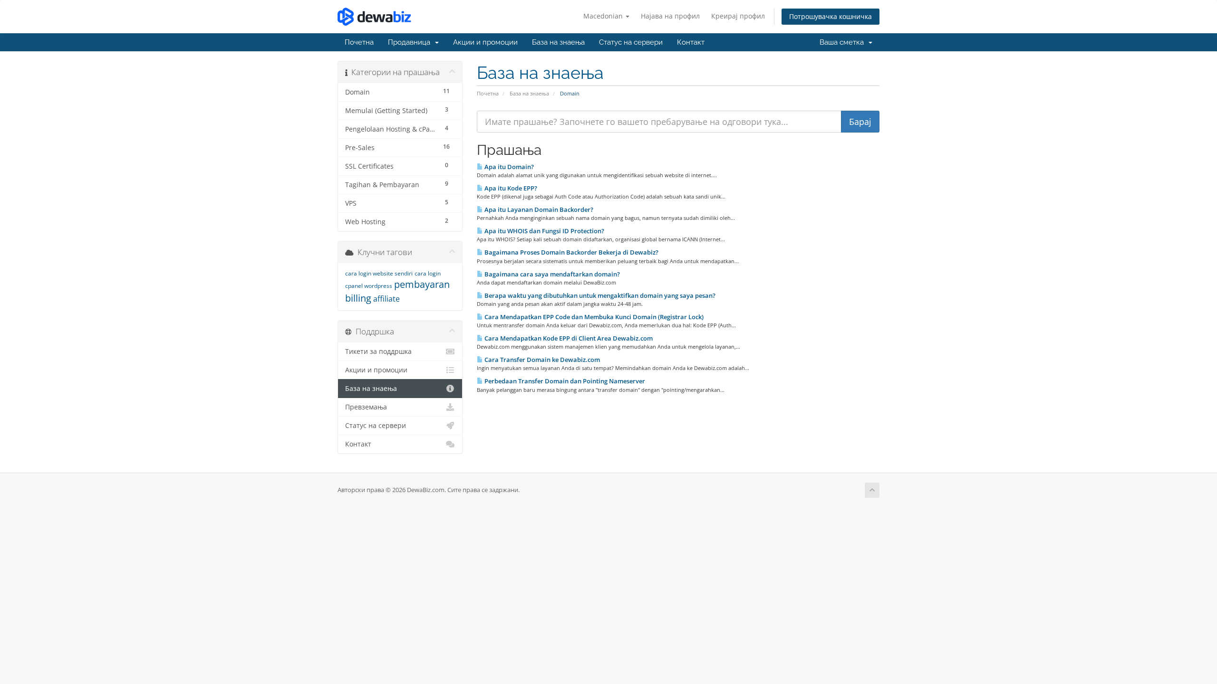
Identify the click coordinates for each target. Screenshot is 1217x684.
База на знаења (558, 42)
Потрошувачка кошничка (830, 16)
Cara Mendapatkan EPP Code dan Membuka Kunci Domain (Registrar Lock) (593, 317)
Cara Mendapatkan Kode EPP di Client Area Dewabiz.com (568, 338)
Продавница (411, 42)
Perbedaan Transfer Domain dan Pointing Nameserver (564, 381)
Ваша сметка (844, 42)
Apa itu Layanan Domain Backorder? (538, 209)
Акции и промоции (485, 42)
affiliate (386, 299)
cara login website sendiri (379, 273)
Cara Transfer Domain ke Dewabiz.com (541, 359)
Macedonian (604, 15)
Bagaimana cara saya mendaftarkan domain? (551, 274)
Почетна (359, 42)
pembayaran (422, 284)
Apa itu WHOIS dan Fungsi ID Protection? (543, 231)
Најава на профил (670, 15)
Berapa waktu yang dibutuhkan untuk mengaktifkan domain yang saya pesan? (599, 295)
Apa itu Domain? (508, 166)
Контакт (691, 42)
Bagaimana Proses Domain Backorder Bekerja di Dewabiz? (570, 252)
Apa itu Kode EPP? (510, 188)
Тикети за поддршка (378, 351)
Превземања (366, 407)
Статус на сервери (631, 42)
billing (358, 298)
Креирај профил (738, 15)
